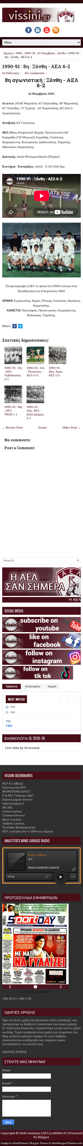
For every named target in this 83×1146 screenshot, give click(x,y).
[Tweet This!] (20, 326)
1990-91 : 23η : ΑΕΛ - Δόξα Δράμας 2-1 (35, 412)
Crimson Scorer (13, 815)
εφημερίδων (46, 991)
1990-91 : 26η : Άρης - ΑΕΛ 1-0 (56, 371)
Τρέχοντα (11, 686)
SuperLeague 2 (13, 803)
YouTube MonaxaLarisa (18, 827)
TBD (9, 726)
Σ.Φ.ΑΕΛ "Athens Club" (17, 795)
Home (42, 427)
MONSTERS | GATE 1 (16, 791)
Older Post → (71, 427)
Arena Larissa (12, 811)
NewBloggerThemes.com (67, 1143)
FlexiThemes (20, 1143)
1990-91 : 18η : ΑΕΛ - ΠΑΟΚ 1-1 (13, 410)
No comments (34, 73)
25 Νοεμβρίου (46, 53)
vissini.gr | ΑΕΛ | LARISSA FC (47, 1133)
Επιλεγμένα (32, 686)
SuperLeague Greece (17, 799)
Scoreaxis (32, 748)
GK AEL (7, 807)
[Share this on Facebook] (14, 326)
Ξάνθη (61, 53)
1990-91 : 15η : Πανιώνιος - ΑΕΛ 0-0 (35, 371)
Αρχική (8, 53)
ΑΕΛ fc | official (12, 783)
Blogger (43, 1137)
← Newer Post (12, 427)
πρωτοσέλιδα (29, 991)
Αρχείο (52, 686)
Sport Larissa (11, 819)
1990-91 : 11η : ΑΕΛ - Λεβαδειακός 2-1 (13, 373)
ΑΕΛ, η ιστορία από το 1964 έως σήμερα (27, 831)
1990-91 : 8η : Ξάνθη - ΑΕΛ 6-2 (36, 66)
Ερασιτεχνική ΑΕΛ (14, 787)
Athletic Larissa (13, 823)
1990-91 (29, 53)
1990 (18, 53)
